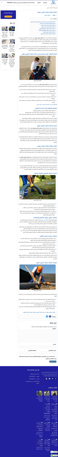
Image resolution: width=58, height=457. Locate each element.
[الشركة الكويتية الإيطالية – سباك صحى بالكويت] (53, 2)
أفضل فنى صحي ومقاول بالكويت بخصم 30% (47, 449)
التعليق (54, 329)
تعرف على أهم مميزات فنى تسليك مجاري (45, 104)
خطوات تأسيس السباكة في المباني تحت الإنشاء (5, 62)
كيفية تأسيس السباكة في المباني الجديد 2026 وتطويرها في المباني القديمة (12, 63)
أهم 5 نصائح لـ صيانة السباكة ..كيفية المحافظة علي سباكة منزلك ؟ (12, 48)
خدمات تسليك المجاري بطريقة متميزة (47, 28)
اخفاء (52, 19)
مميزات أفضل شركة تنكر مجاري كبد (11, 34)
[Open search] (1, 2)
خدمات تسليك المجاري (41, 312)
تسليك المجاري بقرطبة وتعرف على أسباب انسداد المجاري (54, 399)
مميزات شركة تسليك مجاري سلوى (48, 34)
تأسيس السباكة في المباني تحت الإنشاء (39, 448)
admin (54, 15)
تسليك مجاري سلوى (50, 312)
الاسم (54, 344)
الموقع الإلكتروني (32, 350)
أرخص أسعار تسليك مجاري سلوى (48, 25)
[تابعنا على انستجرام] (46, 379)
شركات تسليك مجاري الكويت (49, 32)
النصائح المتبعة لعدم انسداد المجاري (47, 23)
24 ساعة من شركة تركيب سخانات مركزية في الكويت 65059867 (39, 435)
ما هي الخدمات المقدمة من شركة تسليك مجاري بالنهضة (47, 399)
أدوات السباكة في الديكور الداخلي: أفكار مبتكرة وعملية (5, 35)
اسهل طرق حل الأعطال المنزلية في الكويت (5, 47)
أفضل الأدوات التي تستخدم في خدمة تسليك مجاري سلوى (43, 22)
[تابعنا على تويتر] (52, 379)
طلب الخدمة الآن (8, 16)
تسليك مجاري (49, 8)
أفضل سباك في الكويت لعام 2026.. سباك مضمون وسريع (54, 434)
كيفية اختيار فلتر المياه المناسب (47, 429)
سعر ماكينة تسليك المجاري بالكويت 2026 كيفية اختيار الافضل (54, 418)
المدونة (39, 3)
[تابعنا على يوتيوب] (49, 379)
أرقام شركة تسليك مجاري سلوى (48, 27)
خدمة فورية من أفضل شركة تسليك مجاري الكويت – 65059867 (39, 399)
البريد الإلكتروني (52, 350)
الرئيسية (45, 3)
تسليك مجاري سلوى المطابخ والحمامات (47, 30)
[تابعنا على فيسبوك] (55, 379)
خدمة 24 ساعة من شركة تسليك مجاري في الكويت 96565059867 (21, 3)
